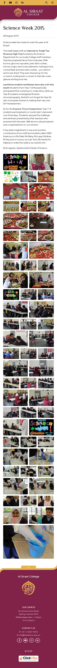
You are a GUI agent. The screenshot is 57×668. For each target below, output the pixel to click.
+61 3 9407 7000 (29, 632)
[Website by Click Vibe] (28, 659)
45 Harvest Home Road (28, 611)
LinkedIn (37, 640)
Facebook (19, 640)
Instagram (31, 640)
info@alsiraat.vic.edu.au (29, 635)
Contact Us (28, 628)
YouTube (25, 640)
